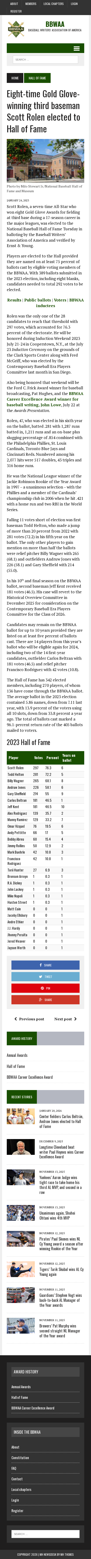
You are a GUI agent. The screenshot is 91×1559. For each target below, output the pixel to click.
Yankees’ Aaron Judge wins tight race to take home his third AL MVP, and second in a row (60, 1185)
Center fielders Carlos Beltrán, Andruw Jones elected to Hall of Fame (61, 1121)
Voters (60, 300)
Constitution (20, 1457)
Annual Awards (17, 1055)
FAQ (13, 1468)
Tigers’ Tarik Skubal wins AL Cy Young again (61, 1271)
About (14, 4)
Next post (63, 1019)
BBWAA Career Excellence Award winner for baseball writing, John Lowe (45, 399)
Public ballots (37, 300)
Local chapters (54, 4)
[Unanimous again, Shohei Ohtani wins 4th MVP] (21, 1217)
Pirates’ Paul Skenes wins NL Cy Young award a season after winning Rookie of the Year (61, 1244)
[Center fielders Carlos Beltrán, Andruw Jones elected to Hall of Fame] (21, 1120)
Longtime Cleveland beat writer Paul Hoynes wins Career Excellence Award (61, 1152)
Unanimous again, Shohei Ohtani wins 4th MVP (57, 1215)
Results (14, 300)
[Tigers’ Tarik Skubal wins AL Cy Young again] (21, 1274)
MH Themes (67, 1554)
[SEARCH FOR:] (45, 59)
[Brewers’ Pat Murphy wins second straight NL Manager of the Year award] (21, 1330)
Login (74, 4)
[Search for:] (45, 1533)
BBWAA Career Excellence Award (30, 1077)
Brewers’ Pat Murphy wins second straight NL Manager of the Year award (59, 1331)
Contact (17, 1478)
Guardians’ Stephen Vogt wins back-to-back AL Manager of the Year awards (60, 1300)
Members (30, 4)
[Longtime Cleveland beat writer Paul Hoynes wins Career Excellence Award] (21, 1151)
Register (16, 11)
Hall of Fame (16, 1066)
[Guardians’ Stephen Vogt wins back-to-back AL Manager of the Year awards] (21, 1300)
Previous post (31, 1019)
